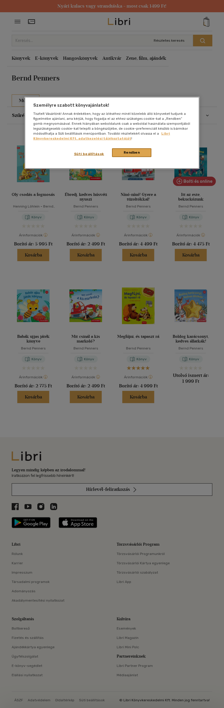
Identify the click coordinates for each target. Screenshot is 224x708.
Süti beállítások (89, 154)
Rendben (132, 152)
